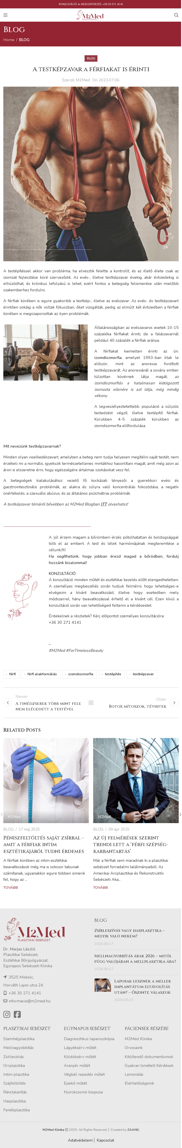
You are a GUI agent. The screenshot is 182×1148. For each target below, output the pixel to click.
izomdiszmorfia (80, 674)
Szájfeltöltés (14, 1083)
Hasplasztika (14, 1101)
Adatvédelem (80, 1140)
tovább (10, 887)
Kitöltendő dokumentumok (149, 1056)
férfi (12, 674)
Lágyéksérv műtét (80, 1047)
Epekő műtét (75, 1083)
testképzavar (143, 674)
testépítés (113, 674)
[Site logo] (91, 14)
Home (8, 39)
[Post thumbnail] (102, 990)
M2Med (83, 80)
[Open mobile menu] (5, 15)
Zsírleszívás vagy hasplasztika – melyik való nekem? (129, 933)
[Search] (176, 15)
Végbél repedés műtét (84, 1074)
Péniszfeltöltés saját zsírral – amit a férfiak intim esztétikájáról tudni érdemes (43, 845)
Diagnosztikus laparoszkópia (89, 1038)
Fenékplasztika (16, 1110)
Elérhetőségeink (139, 1083)
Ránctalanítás (15, 1092)
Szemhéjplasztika (18, 1038)
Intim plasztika (16, 1074)
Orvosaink (133, 1047)
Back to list (91, 702)
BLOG (24, 39)
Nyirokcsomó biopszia (83, 1092)
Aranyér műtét (77, 1065)
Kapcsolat (105, 1140)
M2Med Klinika (138, 1038)
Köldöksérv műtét (80, 1056)
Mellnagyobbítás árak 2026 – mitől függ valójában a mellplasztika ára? (135, 958)
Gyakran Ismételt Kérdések (149, 1065)
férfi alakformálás (42, 674)
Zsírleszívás (13, 1056)
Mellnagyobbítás (18, 1047)
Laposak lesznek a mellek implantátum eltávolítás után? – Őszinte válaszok (142, 986)
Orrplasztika (14, 1065)
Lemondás (134, 1074)
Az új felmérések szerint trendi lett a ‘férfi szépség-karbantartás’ (130, 845)
